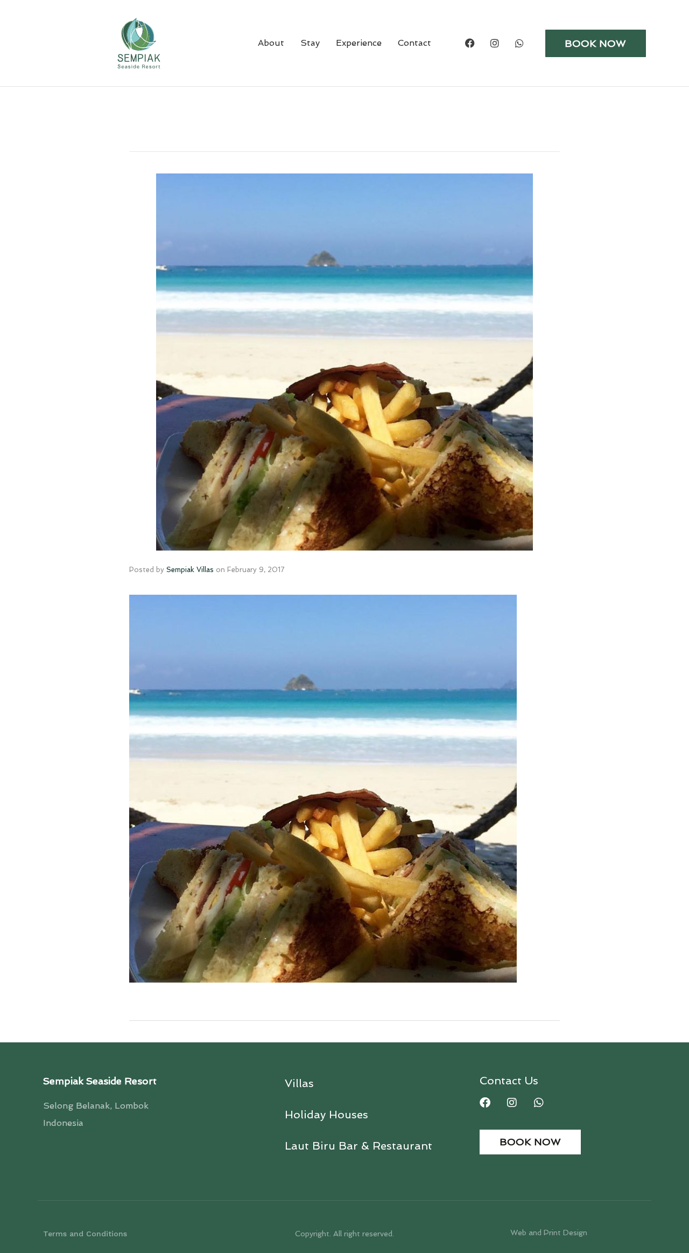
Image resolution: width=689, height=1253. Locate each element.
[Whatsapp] (519, 43)
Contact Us (509, 1080)
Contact (414, 43)
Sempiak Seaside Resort (100, 1081)
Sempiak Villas (190, 570)
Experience (359, 43)
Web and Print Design (548, 1232)
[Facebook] (470, 43)
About (271, 43)
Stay (310, 43)
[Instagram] (494, 43)
